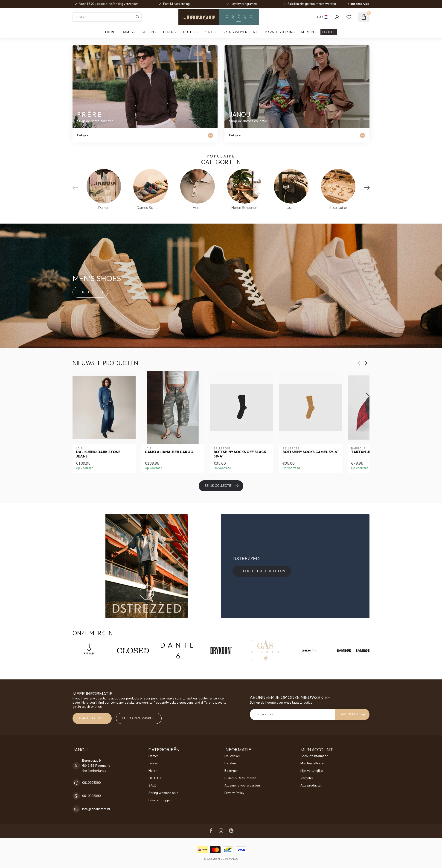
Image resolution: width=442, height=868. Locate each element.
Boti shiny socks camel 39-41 (310, 452)
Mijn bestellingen (312, 763)
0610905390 (91, 783)
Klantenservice (358, 4)
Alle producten (311, 785)
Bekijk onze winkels (139, 718)
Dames (127, 32)
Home (110, 32)
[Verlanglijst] (348, 17)
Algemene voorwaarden (242, 785)
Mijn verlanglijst (311, 771)
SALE (209, 32)
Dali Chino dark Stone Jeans (98, 454)
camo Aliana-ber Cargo (169, 452)
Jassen (148, 32)
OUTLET (189, 32)
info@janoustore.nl (96, 809)
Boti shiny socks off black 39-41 (240, 454)
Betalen (230, 763)
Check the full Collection (261, 571)
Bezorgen (231, 771)
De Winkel (232, 756)
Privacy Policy (234, 793)
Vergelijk (306, 778)
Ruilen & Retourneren (240, 778)
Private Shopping (280, 32)
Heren (168, 32)
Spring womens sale (240, 32)
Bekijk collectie (218, 486)
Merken (307, 32)
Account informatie (314, 756)
